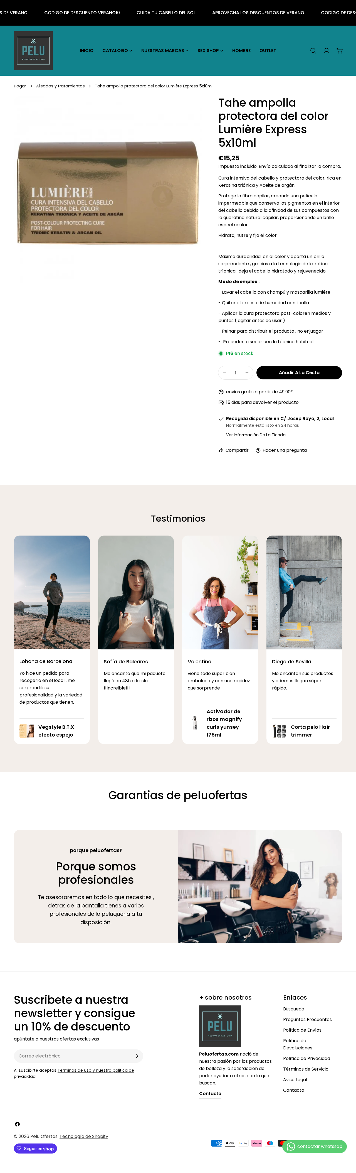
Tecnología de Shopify (84, 1136)
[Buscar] (313, 50)
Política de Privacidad (306, 1058)
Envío (265, 166)
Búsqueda (293, 1009)
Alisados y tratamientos (60, 86)
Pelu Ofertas (44, 1136)
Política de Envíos (302, 1030)
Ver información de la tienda (256, 435)
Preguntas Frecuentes (307, 1019)
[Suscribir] (137, 1056)
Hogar (20, 86)
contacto (210, 1093)
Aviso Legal (295, 1079)
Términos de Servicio (305, 1069)
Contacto (293, 1090)
